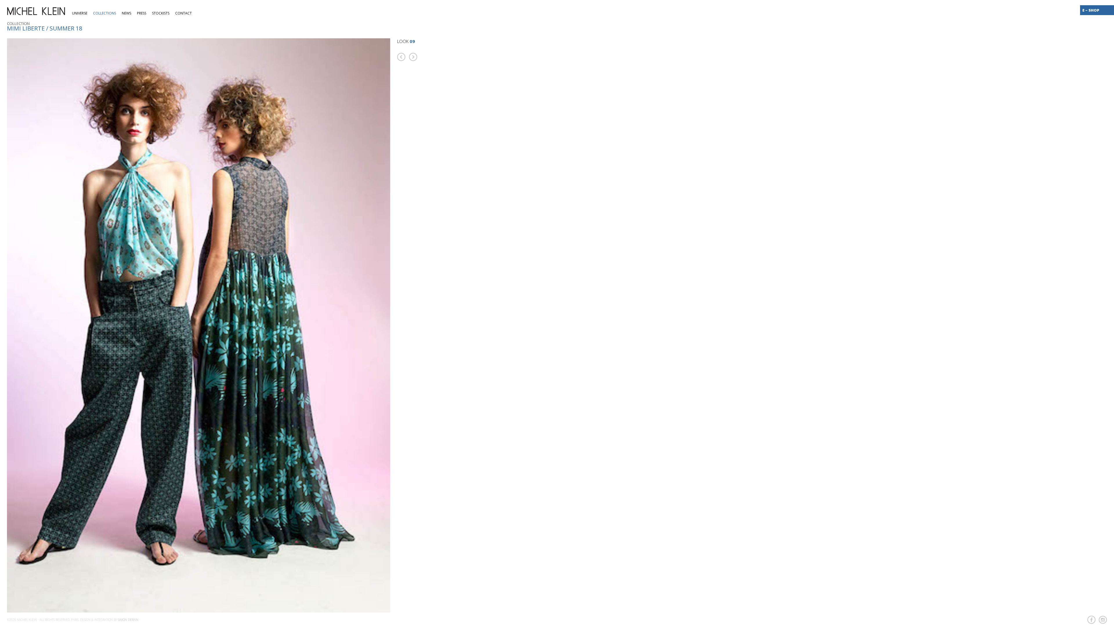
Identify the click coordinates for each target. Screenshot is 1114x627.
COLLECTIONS (104, 13)
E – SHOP (1090, 10)
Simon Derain (128, 620)
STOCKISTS (160, 13)
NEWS (126, 13)
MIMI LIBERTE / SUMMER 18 (44, 28)
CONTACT (183, 13)
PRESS (141, 13)
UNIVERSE (79, 13)
